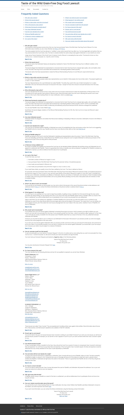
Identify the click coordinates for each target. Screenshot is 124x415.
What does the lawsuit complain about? (35, 27)
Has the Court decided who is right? (34, 31)
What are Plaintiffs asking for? (33, 34)
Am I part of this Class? (31, 38)
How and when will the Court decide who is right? (78, 34)
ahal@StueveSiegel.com (31, 297)
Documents (36, 9)
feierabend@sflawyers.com (32, 319)
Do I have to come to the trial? (73, 36)
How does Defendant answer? (33, 29)
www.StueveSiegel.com (31, 300)
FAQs (28, 9)
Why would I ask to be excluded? (74, 22)
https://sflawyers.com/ (31, 322)
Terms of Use (39, 405)
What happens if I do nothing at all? (74, 20)
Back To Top (28, 59)
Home (22, 9)
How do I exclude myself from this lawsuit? (76, 24)
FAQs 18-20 (82, 129)
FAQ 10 (57, 49)
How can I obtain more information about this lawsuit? (79, 41)
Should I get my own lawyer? (73, 29)
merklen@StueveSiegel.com (32, 298)
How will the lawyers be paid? (73, 31)
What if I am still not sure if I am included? (76, 17)
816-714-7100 (28, 289)
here (71, 95)
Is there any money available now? (34, 36)
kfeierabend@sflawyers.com (32, 320)
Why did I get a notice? (31, 17)
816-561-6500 (29, 314)
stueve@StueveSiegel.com (32, 292)
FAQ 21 (82, 187)
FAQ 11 (63, 49)
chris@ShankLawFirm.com (32, 267)
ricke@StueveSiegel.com (31, 295)
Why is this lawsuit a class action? (34, 24)
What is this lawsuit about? (32, 20)
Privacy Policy (30, 405)
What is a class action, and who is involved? (36, 22)
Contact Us (45, 9)
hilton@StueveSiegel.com (32, 294)
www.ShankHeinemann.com (32, 270)
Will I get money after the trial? (73, 38)
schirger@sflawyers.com (31, 317)
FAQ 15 (37, 187)
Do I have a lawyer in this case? (73, 27)
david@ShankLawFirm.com (32, 269)
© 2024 (23, 412)
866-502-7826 (63, 396)
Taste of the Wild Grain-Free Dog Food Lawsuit (50, 3)
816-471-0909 (29, 264)
